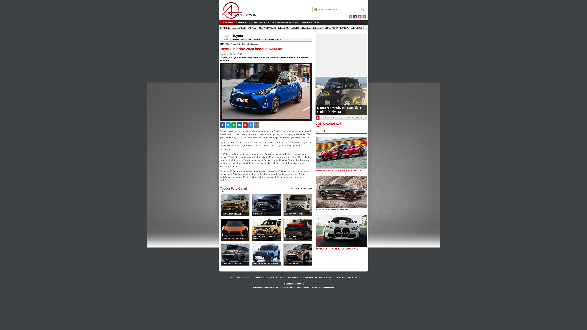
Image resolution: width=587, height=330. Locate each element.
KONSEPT (344, 28)
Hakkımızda (289, 284)
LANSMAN (252, 28)
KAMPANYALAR (284, 22)
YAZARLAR (339, 278)
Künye (300, 284)
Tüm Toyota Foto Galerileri (301, 188)
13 (364, 117)
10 (353, 117)
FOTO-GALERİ (242, 22)
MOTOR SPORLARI (323, 278)
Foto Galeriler (267, 39)
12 (361, 117)
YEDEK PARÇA (331, 28)
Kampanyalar (246, 39)
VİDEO (254, 22)
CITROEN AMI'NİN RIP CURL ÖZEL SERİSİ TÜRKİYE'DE (339, 110)
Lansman (256, 39)
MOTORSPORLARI (267, 28)
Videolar (277, 39)
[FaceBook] (355, 16)
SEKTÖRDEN (356, 28)
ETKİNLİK (225, 28)
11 (357, 117)
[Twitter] (351, 16)
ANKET (296, 22)
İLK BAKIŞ (318, 28)
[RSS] (363, 16)
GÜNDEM (295, 28)
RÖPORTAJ (352, 278)
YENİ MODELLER (267, 22)
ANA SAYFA (228, 22)
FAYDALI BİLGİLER (311, 22)
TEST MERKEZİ (239, 28)
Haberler (236, 39)
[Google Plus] (359, 16)
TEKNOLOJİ (283, 28)
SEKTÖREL (306, 28)
